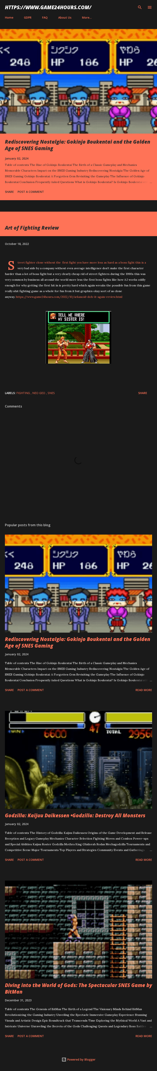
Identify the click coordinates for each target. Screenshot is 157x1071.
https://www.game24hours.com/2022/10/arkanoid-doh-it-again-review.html (68, 297)
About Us (64, 17)
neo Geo (39, 393)
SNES (51, 393)
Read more (144, 690)
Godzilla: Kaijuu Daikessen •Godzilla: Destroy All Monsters (75, 815)
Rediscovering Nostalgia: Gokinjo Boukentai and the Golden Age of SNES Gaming (77, 145)
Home (9, 17)
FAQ (45, 17)
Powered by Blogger (80, 1059)
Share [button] (9, 192)
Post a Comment (31, 192)
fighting (23, 393)
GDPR (27, 17)
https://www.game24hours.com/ (48, 7)
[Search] (139, 7)
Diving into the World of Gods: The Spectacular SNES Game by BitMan (78, 988)
